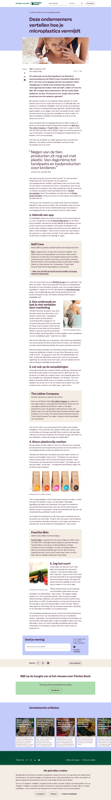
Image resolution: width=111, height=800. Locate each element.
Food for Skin (53, 128)
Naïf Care (75, 125)
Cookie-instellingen (69, 794)
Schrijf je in (55, 690)
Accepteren (40, 794)
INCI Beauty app (59, 282)
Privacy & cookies (88, 760)
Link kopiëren (75, 663)
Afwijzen (53, 794)
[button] (109, 735)
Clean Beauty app (73, 290)
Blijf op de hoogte (73, 760)
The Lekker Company (37, 128)
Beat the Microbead (60, 221)
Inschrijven (90, 3)
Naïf (32, 252)
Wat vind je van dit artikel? (36, 647)
